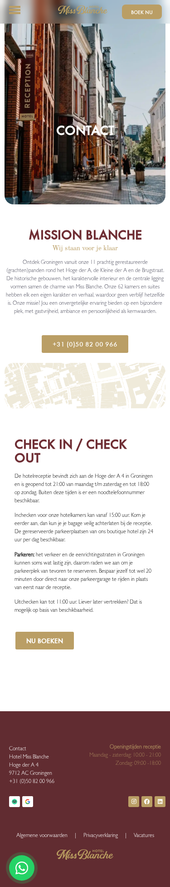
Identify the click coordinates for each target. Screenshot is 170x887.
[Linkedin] (160, 801)
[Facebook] (146, 801)
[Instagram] (133, 801)
